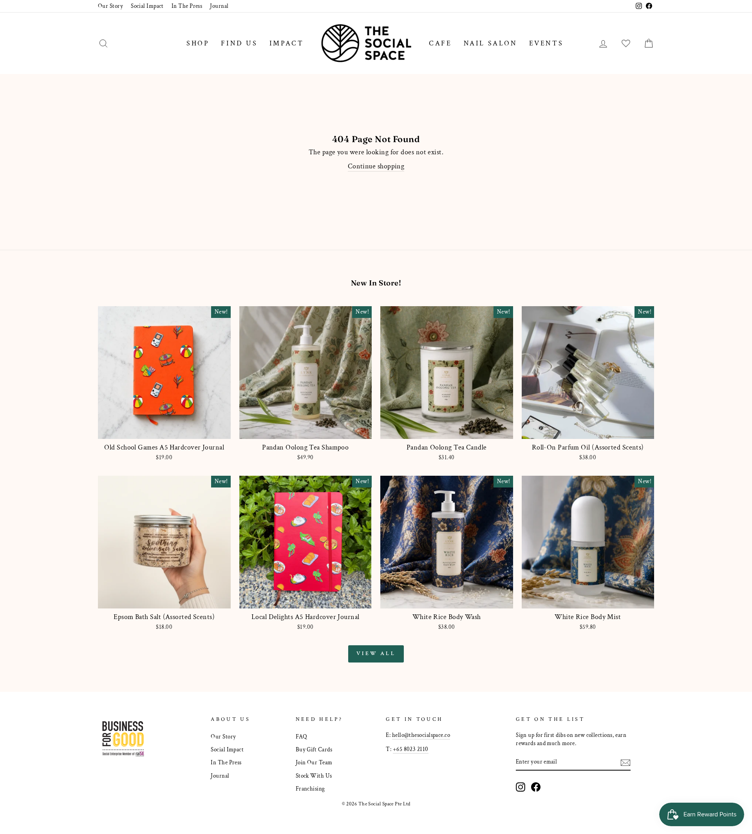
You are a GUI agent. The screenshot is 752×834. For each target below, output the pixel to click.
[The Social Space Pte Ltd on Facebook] (535, 787)
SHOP (197, 43)
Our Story (110, 6)
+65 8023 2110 (410, 749)
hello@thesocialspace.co (421, 735)
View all (376, 653)
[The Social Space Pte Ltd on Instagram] (520, 787)
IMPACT (286, 43)
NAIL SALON (490, 43)
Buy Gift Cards (314, 749)
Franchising (310, 788)
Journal (219, 6)
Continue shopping (376, 166)
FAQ (301, 736)
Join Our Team (314, 762)
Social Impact (147, 6)
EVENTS (546, 43)
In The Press (187, 6)
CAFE (440, 43)
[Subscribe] (625, 762)
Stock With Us (314, 776)
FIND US (239, 43)
